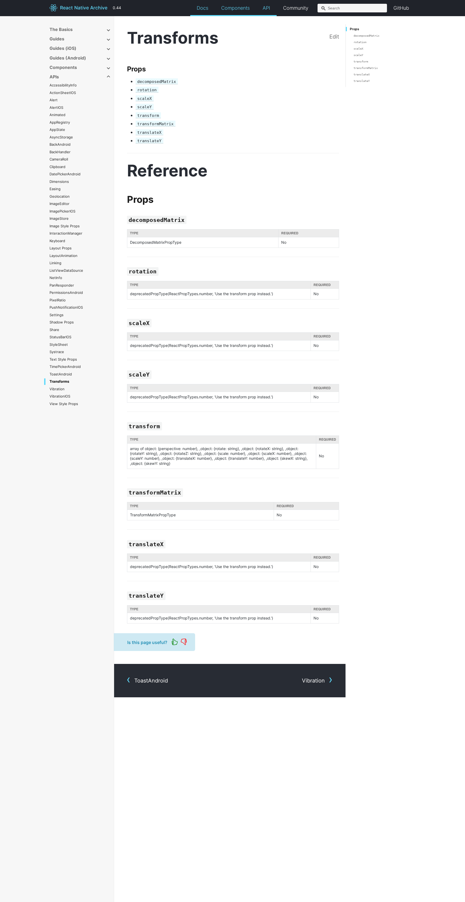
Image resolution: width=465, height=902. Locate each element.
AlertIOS (56, 107)
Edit (334, 36)
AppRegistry (60, 122)
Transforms (59, 381)
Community (295, 8)
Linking (55, 263)
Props (354, 29)
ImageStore (59, 218)
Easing (55, 189)
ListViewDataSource (66, 270)
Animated (57, 115)
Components (235, 8)
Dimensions (59, 181)
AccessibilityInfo (63, 85)
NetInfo (56, 278)
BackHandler (60, 152)
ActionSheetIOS (63, 92)
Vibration (57, 389)
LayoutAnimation (64, 255)
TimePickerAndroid (65, 366)
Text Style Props (63, 359)
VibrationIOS (60, 396)
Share (54, 330)
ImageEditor (59, 203)
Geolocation (60, 196)
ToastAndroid (61, 374)
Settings (57, 315)
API (266, 8)
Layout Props (61, 248)
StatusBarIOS (60, 337)
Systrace (57, 352)
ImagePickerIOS (62, 211)
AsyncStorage (61, 137)
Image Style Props (65, 226)
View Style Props (64, 404)
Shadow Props (62, 322)
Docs (202, 8)
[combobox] (352, 8)
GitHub (401, 8)
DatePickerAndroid (65, 174)
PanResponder (62, 285)
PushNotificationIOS (66, 307)
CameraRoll (59, 159)
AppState (57, 129)
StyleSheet (59, 344)
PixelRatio (58, 300)
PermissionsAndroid (66, 292)
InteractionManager (66, 233)
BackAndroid (60, 144)
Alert (54, 100)
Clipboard (57, 167)
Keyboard (57, 241)
